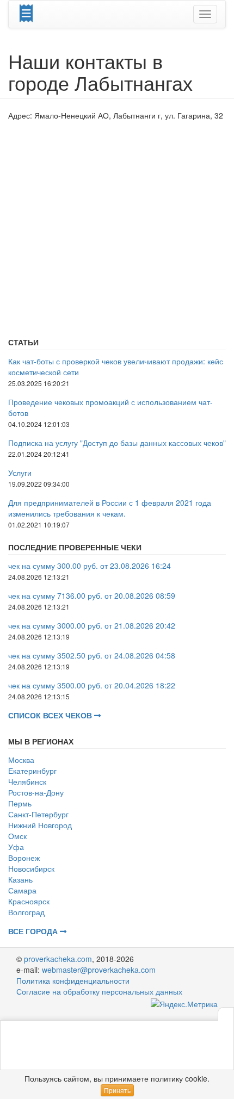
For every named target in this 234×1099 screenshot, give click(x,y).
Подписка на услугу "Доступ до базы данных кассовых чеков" (117, 442)
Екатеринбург (32, 770)
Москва (21, 759)
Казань (20, 879)
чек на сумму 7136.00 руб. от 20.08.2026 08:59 (91, 595)
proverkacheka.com (58, 958)
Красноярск (29, 901)
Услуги (20, 472)
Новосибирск (31, 868)
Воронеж (24, 857)
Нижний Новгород (40, 824)
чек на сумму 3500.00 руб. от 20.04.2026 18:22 (91, 685)
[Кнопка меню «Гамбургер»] (205, 14)
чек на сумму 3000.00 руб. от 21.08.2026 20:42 (91, 625)
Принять (117, 1090)
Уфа (16, 846)
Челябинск (27, 781)
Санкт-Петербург (38, 814)
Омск (17, 835)
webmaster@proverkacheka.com (99, 969)
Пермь (20, 803)
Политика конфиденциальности (73, 980)
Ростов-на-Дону (36, 792)
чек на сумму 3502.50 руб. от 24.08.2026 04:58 (91, 655)
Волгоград (26, 911)
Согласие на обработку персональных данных (99, 991)
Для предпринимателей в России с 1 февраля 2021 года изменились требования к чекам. (109, 508)
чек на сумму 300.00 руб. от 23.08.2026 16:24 (89, 565)
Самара (22, 890)
